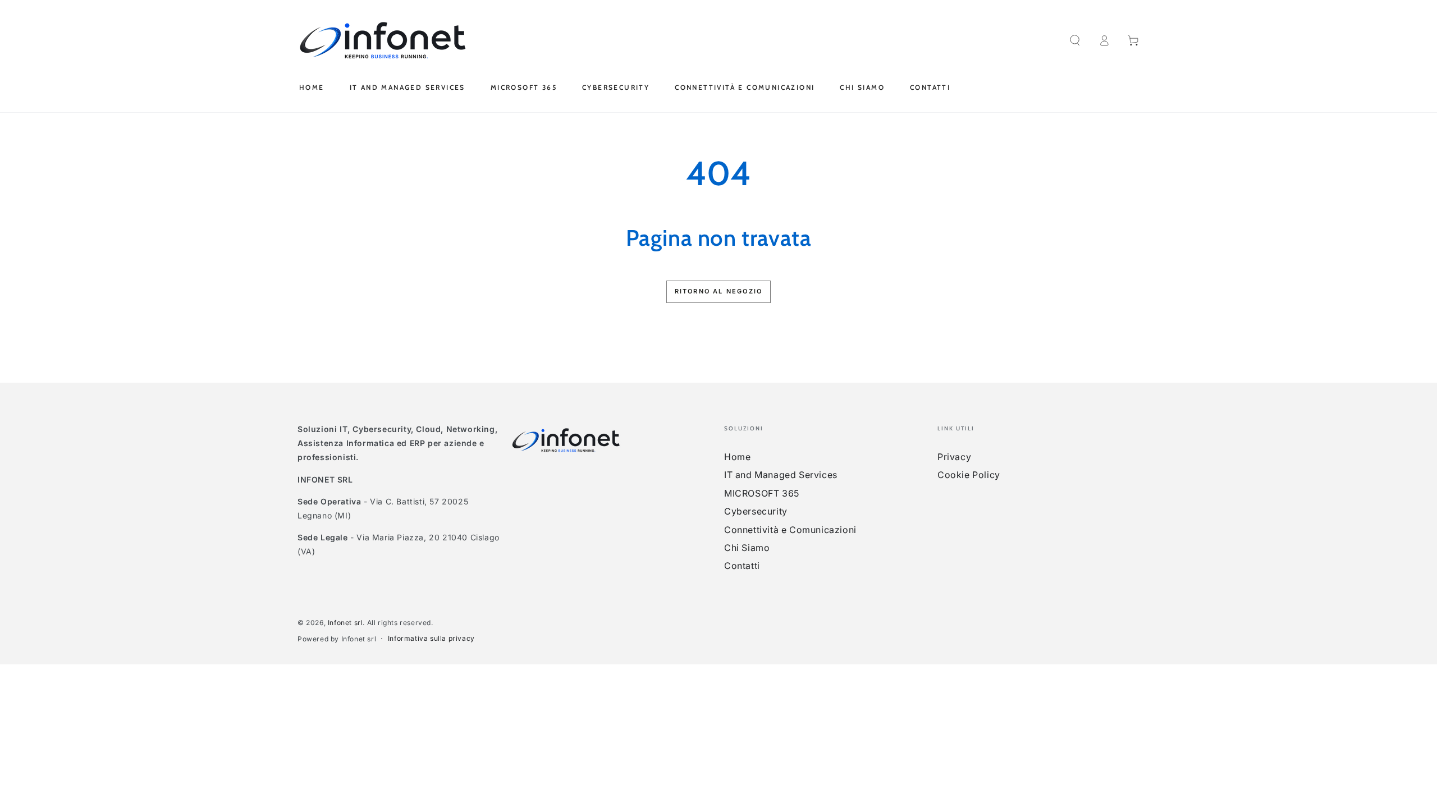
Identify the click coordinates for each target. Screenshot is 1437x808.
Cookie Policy (968, 474)
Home (737, 456)
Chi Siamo (747, 547)
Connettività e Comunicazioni (790, 529)
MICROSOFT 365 (761, 493)
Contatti (742, 565)
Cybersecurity (756, 511)
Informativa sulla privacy (431, 638)
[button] (1075, 40)
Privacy (954, 456)
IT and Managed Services (781, 474)
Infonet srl (345, 622)
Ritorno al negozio (719, 291)
